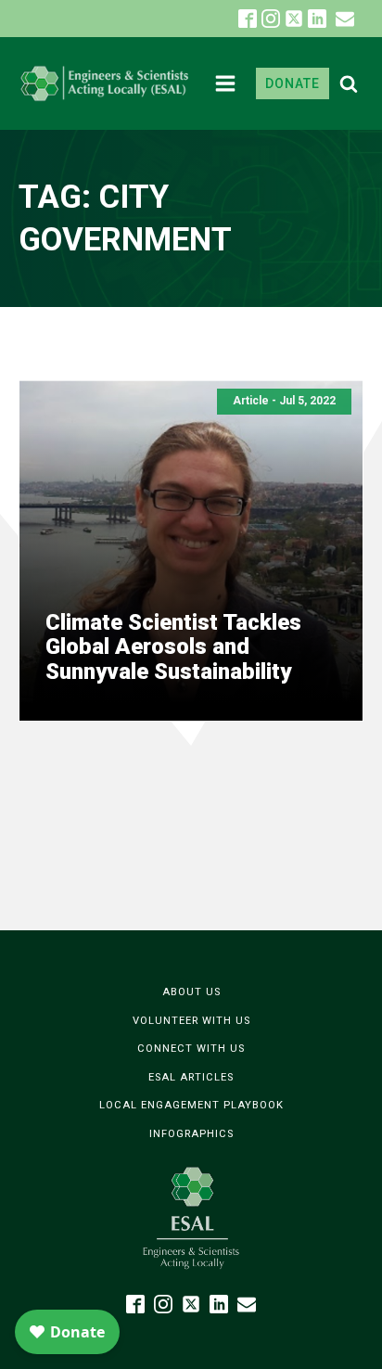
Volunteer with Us (191, 1021)
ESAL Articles (191, 1077)
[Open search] (348, 83)
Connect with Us (191, 1049)
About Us (191, 992)
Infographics (191, 1134)
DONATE (292, 83)
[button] (345, 18)
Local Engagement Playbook (191, 1105)
